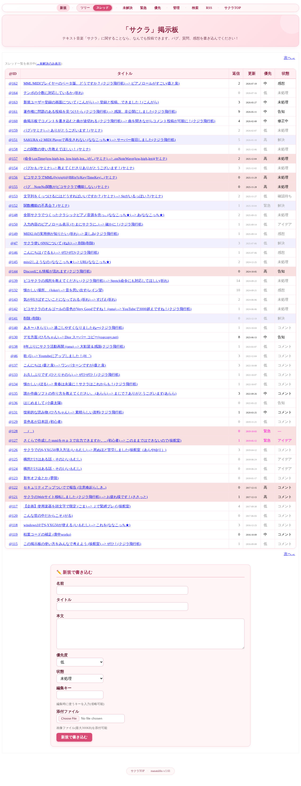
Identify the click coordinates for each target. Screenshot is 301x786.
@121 (13, 497)
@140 (13, 328)
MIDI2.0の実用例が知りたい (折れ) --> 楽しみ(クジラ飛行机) (71, 234)
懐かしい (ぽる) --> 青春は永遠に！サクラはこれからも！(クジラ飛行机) (81, 384)
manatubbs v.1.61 (160, 771)
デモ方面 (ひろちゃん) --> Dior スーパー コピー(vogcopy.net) (71, 337)
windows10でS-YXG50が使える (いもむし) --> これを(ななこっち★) (77, 525)
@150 (13, 224)
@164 (13, 93)
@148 (13, 215)
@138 (13, 346)
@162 (13, 83)
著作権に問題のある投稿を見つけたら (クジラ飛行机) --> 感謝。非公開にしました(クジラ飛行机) (100, 111)
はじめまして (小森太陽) (43, 403)
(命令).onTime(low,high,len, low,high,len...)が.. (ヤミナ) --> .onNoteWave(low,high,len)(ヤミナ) (95, 158)
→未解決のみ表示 (48, 63)
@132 (13, 290)
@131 (13, 412)
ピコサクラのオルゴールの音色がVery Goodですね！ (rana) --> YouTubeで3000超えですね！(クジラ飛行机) (107, 309)
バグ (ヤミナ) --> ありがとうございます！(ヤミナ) (63, 130)
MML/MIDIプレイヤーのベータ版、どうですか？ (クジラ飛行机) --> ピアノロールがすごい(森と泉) (101, 83)
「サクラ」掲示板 (150, 29)
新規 (63, 8)
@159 (13, 130)
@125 (13, 459)
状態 (60, 671)
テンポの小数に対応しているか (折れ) (53, 93)
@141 (13, 318)
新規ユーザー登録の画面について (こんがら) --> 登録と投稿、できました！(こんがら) (91, 102)
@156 (13, 177)
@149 (13, 234)
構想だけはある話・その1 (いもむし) (53, 469)
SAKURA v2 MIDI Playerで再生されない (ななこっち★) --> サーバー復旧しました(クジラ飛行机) (100, 140)
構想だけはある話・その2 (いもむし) (53, 459)
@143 (13, 299)
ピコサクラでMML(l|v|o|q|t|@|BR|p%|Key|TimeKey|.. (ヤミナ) (70, 177)
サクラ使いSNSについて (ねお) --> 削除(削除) (59, 243)
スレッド (102, 7)
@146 (13, 252)
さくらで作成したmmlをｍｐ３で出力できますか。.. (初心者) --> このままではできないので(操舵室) (102, 440)
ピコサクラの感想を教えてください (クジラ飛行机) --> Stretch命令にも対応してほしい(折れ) (96, 281)
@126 (13, 450)
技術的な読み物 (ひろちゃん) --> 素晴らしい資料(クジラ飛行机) (73, 412)
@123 (13, 478)
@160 (13, 121)
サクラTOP (232, 8)
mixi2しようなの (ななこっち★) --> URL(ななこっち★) (67, 262)
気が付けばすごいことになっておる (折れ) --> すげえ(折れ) (70, 299)
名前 (60, 583)
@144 (13, 271)
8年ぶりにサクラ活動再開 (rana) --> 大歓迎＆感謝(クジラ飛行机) (74, 346)
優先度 (62, 655)
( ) (29, 431)
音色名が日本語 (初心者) (43, 422)
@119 (13, 534)
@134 (13, 384)
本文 (60, 616)
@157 (13, 158)
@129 (13, 422)
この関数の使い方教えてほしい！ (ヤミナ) (57, 149)
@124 (13, 469)
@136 (13, 403)
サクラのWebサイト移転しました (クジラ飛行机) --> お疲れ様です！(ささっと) (86, 497)
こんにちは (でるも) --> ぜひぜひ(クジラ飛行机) (61, 252)
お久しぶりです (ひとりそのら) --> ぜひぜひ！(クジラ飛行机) (72, 375)
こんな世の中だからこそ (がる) (48, 516)
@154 (13, 168)
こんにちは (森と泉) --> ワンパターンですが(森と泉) (65, 365)
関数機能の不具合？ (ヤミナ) (46, 205)
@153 (13, 196)
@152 (13, 205)
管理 (176, 8)
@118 (13, 525)
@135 (13, 393)
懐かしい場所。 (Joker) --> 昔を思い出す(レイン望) (63, 290)
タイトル (63, 600)
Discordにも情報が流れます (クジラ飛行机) (57, 271)
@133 (13, 375)
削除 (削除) (32, 318)
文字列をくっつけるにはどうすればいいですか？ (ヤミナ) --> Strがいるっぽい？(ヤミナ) (93, 196)
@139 (13, 281)
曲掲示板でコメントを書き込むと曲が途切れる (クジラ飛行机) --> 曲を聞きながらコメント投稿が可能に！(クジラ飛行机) (119, 121)
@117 (13, 506)
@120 (13, 516)
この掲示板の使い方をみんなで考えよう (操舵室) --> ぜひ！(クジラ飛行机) (82, 544)
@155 (13, 187)
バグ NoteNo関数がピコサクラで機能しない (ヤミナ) (66, 187)
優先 (157, 8)
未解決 (128, 8)
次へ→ (289, 58)
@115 (13, 544)
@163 (13, 102)
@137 (13, 365)
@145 (13, 262)
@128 (13, 431)
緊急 (143, 8)
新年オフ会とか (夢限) (41, 478)
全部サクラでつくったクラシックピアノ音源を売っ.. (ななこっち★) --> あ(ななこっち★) (94, 215)
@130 (13, 337)
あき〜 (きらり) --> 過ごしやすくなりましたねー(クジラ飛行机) (73, 328)
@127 (13, 440)
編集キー (63, 688)
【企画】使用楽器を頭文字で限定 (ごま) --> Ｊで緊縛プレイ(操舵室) (77, 506)
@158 (13, 149)
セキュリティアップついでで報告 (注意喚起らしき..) (65, 487)
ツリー (85, 7)
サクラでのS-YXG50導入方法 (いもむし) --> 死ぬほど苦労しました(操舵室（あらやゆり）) (95, 450)
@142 (13, 309)
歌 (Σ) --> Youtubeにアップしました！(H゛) (57, 356)
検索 (195, 8)
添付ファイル (67, 711)
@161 (13, 111)
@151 (13, 140)
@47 (14, 243)
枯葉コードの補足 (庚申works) (47, 534)
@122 (13, 487)
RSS (209, 8)
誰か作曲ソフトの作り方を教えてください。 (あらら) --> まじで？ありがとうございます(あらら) (100, 393)
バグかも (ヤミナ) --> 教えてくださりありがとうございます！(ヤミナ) (79, 168)
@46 (14, 356)
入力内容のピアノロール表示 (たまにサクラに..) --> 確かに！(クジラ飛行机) (83, 224)
